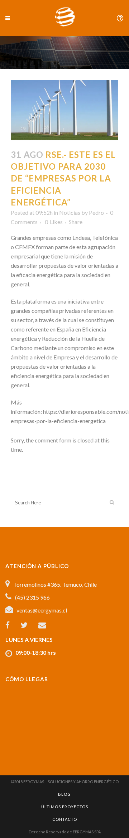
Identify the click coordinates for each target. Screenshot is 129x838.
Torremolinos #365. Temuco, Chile (55, 584)
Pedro (96, 212)
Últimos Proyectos (64, 806)
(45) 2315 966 (32, 597)
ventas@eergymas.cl (41, 610)
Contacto (64, 819)
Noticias (69, 212)
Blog (64, 794)
